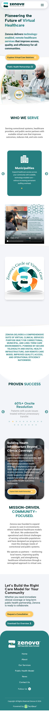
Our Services (25, 665)
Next (46, 173)
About (24, 659)
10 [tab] (41, 421)
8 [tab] (34, 421)
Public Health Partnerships (18, 67)
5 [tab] (32, 188)
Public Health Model (24, 671)
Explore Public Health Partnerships (20, 491)
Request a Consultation (17, 614)
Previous (2, 173)
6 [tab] (27, 421)
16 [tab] (32, 425)
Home (24, 654)
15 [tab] (29, 425)
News (24, 676)
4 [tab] (29, 188)
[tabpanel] (24, 173)
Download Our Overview (18, 623)
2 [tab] (22, 188)
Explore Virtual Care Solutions (20, 57)
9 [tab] (38, 421)
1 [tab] (18, 188)
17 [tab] (36, 425)
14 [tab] (25, 425)
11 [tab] (14, 425)
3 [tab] (25, 188)
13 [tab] (22, 425)
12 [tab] (18, 425)
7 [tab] (30, 421)
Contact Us (24, 682)
